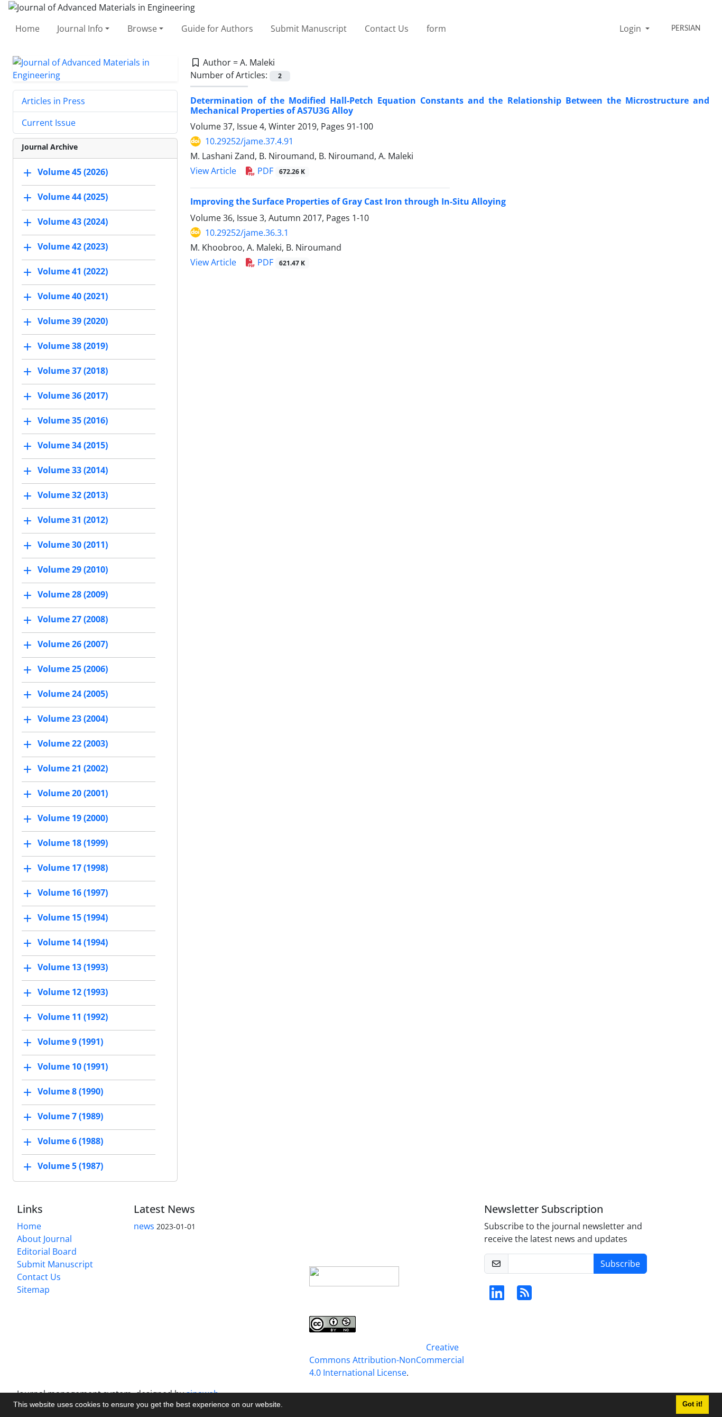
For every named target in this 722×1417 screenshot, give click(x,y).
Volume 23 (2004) (73, 718)
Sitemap (33, 1289)
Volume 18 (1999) (73, 843)
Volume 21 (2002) (73, 768)
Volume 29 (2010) (73, 569)
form (436, 28)
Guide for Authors (217, 28)
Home (27, 28)
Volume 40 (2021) (73, 296)
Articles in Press (53, 101)
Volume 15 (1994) (73, 917)
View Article (213, 171)
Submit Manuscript (309, 28)
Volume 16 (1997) (73, 892)
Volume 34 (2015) (73, 445)
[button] (286, 1405)
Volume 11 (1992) (73, 1017)
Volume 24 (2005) (73, 694)
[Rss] (524, 1296)
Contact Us (387, 28)
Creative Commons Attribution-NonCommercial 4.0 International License (386, 1359)
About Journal (44, 1239)
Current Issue (49, 122)
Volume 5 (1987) (70, 1166)
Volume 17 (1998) (73, 867)
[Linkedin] (497, 1296)
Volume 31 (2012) (73, 520)
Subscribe (620, 1263)
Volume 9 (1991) (70, 1041)
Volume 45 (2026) (73, 172)
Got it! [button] (692, 1404)
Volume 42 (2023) (73, 246)
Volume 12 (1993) (73, 992)
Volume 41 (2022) (73, 271)
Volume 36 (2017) (73, 395)
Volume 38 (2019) (73, 346)
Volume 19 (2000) (73, 818)
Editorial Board (47, 1251)
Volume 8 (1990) (70, 1091)
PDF (280, 171)
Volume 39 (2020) (73, 321)
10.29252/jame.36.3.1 (247, 232)
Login (631, 28)
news (144, 1226)
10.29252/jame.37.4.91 (249, 141)
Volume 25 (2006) (73, 669)
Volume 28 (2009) (73, 594)
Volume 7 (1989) (70, 1116)
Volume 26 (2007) (73, 644)
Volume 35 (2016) (73, 420)
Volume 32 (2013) (73, 495)
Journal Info (80, 28)
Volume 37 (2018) (73, 370)
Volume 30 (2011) (73, 544)
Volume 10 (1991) (73, 1066)
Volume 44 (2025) (73, 197)
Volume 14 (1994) (73, 942)
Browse (142, 28)
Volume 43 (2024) (73, 221)
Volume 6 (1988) (70, 1141)
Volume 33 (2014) (73, 470)
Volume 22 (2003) (73, 743)
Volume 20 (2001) (73, 793)
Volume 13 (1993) (73, 967)
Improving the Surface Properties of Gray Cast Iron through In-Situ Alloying (348, 201)
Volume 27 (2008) (73, 619)
